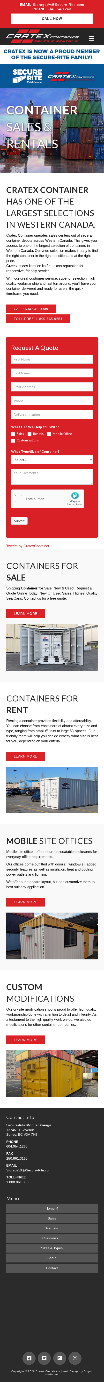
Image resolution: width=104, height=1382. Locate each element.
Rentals (38, 434)
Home (50, 1208)
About (51, 1258)
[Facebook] (29, 1358)
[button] (91, 38)
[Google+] (59, 1358)
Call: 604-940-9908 (31, 309)
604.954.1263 (17, 1146)
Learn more (25, 614)
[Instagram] (75, 1358)
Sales (20, 434)
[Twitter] (44, 1358)
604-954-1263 (58, 9)
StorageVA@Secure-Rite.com (58, 5)
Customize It (51, 1238)
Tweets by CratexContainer (27, 546)
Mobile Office (62, 434)
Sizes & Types (52, 1248)
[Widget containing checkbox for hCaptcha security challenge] (47, 498)
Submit (19, 521)
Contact (52, 1268)
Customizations (27, 440)
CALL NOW (52, 19)
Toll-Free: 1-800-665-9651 (38, 319)
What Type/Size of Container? (36, 451)
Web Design (71, 1371)
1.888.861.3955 (18, 1182)
